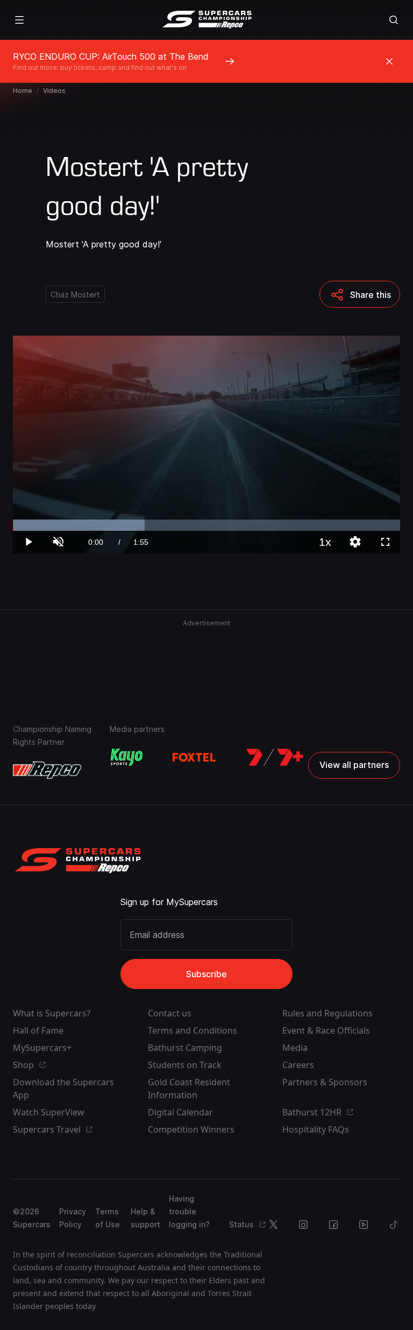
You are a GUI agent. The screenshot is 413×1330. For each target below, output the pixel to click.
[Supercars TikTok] (393, 1224)
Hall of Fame (38, 1030)
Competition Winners (191, 1129)
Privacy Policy (72, 1218)
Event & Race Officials (326, 1030)
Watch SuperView (48, 1112)
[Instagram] (303, 1224)
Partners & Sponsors (324, 1082)
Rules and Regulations (327, 1013)
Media (295, 1048)
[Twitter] (273, 1224)
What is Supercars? (51, 1013)
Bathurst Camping (185, 1048)
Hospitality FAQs (315, 1129)
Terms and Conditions (192, 1030)
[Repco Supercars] (207, 20)
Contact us (169, 1013)
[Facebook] (333, 1224)
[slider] (206, 525)
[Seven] (274, 757)
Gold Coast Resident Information (189, 1088)
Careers (298, 1065)
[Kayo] (126, 757)
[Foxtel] (194, 757)
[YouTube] (363, 1224)
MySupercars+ (42, 1048)
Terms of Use (107, 1218)
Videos (54, 91)
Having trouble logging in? (189, 1211)
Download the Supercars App (63, 1088)
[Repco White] (47, 770)
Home (22, 91)
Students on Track (185, 1065)
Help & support (145, 1218)
